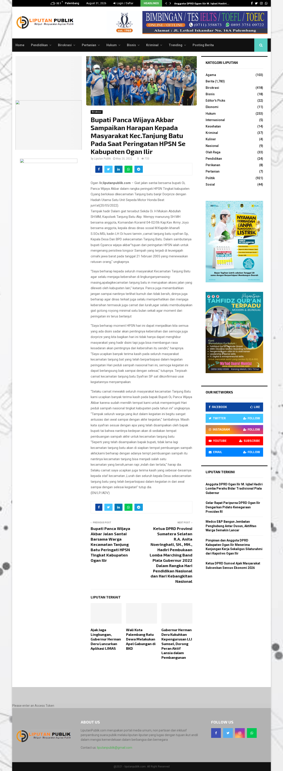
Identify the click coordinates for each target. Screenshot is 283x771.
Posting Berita (203, 45)
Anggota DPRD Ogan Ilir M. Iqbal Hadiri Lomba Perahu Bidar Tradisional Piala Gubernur (234, 488)
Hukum (111, 45)
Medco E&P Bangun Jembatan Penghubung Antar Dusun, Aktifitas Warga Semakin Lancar (231, 526)
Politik (210, 178)
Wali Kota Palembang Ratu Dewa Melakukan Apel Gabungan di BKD (141, 639)
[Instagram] (240, 733)
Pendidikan (39, 45)
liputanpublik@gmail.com (114, 747)
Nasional (212, 146)
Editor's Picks (215, 100)
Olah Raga (213, 152)
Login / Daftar (124, 3)
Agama (211, 75)
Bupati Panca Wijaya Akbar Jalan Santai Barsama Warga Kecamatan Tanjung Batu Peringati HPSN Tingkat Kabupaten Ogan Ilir (110, 544)
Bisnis (131, 45)
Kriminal (152, 45)
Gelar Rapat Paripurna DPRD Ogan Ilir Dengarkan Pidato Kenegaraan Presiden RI (233, 507)
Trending (175, 45)
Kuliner (211, 139)
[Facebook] (216, 733)
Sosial (210, 184)
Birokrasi (65, 45)
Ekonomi (212, 107)
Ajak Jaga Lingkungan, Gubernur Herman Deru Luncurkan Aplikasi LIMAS (106, 639)
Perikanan (213, 165)
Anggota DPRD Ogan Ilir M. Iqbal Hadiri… (201, 3)
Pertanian (89, 45)
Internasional (215, 120)
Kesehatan (213, 126)
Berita (210, 81)
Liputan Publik (102, 158)
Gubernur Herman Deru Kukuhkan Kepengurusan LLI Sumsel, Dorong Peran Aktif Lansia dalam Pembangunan (176, 643)
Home (19, 45)
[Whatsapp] (252, 733)
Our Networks (219, 392)
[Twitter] (228, 733)
